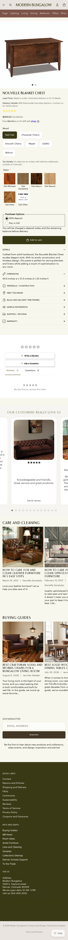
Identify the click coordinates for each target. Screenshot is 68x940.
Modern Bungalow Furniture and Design (28, 926)
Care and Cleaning (12, 847)
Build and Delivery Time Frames (23, 300)
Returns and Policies (13, 783)
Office (55, 13)
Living (24, 13)
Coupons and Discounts (15, 817)
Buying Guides (10, 830)
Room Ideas (9, 838)
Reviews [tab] (10, 370)
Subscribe (34, 734)
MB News (7, 834)
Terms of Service (11, 808)
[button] (12, 510)
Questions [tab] (30, 370)
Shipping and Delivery (14, 787)
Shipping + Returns (17, 314)
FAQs (5, 791)
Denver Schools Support (15, 859)
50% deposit (15, 218)
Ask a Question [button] (31, 363)
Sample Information (17, 307)
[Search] (10, 4)
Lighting (14, 13)
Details (6, 249)
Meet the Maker (15, 293)
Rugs (5, 13)
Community (9, 796)
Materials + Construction (20, 286)
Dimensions (13, 274)
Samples (7, 851)
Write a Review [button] (31, 356)
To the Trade (9, 863)
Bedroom (45, 13)
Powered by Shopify (56, 926)
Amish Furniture (11, 843)
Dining (33, 13)
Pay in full (14, 223)
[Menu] (3, 4)
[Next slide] (62, 565)
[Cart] (64, 4)
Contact (7, 779)
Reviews (7, 804)
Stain (6, 170)
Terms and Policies (34, 932)
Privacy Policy (10, 812)
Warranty (12, 321)
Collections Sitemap (13, 855)
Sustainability (10, 800)
